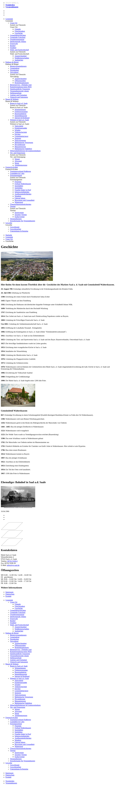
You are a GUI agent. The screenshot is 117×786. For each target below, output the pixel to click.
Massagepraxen (20, 147)
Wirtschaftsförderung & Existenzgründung (25, 151)
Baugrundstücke (20, 114)
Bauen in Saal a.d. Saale (19, 103)
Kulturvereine (20, 217)
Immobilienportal (21, 116)
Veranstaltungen (16, 219)
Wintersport (19, 202)
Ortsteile (18, 29)
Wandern (18, 196)
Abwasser (18, 161)
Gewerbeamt (14, 227)
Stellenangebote (15, 93)
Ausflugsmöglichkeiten (23, 194)
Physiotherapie (20, 145)
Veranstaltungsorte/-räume (19, 91)
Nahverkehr (19, 126)
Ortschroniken (20, 31)
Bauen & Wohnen (12, 99)
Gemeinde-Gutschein (17, 37)
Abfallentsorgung (21, 165)
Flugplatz (18, 182)
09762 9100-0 (12, 561)
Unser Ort (13, 23)
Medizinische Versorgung (24, 142)
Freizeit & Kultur (11, 167)
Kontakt (8, 596)
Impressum (9, 592)
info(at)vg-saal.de (13, 565)
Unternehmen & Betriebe (19, 231)
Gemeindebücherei (21, 136)
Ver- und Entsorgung (17, 153)
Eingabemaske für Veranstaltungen (22, 221)
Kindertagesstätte (21, 128)
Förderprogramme (21, 112)
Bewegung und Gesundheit (24, 200)
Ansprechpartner (21, 56)
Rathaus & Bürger (12, 62)
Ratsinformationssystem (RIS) (21, 87)
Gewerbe (8, 223)
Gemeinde (9, 19)
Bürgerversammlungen (18, 66)
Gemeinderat (14, 68)
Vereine (13, 206)
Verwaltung (14, 72)
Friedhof (13, 48)
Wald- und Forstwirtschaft (19, 50)
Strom (17, 163)
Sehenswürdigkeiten (22, 192)
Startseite (8, 235)
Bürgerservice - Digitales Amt (21, 85)
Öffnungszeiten (20, 81)
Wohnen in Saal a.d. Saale (19, 120)
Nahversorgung (20, 140)
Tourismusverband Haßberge (20, 171)
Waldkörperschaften (22, 58)
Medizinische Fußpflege (23, 149)
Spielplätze (19, 188)
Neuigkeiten (14, 70)
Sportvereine (19, 213)
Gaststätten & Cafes (17, 173)
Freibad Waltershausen (23, 184)
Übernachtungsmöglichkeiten (20, 204)
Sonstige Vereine (21, 215)
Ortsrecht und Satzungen (19, 97)
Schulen (17, 130)
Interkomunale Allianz (18, 41)
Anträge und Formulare (18, 95)
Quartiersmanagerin (17, 39)
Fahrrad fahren (20, 198)
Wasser (17, 159)
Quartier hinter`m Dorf (23, 190)
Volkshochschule (21, 132)
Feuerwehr (14, 44)
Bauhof (12, 46)
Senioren (18, 138)
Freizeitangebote (16, 175)
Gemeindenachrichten (18, 35)
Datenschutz (9, 594)
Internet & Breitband (22, 118)
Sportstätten (19, 186)
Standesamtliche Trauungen (20, 89)
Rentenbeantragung (22, 83)
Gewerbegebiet (15, 229)
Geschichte (19, 33)
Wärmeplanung (20, 110)
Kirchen (17, 134)
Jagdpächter (19, 60)
